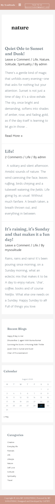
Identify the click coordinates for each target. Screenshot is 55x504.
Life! (9, 151)
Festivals (10, 450)
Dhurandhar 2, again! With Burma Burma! (24, 340)
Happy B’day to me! (15, 336)
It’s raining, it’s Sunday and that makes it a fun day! (27, 234)
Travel (9, 480)
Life (35, 59)
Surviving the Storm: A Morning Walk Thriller (25, 344)
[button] (37, 6)
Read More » (14, 136)
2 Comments (13, 157)
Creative (10, 442)
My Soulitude (8, 5)
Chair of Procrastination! (17, 353)
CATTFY (46, 501)
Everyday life (12, 446)
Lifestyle (10, 459)
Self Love (11, 467)
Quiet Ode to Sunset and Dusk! (20, 349)
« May (6, 417)
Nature (44, 59)
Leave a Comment (17, 59)
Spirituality (24, 64)
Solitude (10, 64)
